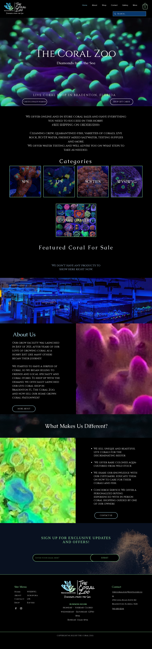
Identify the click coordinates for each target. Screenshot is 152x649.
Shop (17, 602)
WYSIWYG (31, 591)
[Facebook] (15, 608)
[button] (103, 5)
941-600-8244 (118, 608)
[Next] (139, 62)
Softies (30, 602)
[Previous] (13, 62)
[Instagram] (21, 608)
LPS (28, 599)
